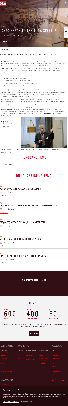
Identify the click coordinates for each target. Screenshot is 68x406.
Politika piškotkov (8, 397)
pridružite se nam (34, 333)
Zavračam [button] (15, 401)
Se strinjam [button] (7, 401)
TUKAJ (58, 149)
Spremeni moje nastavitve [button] (26, 401)
